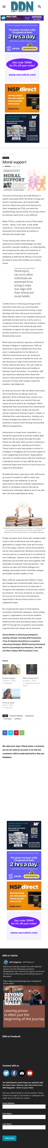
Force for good (8, 703)
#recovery (7, 976)
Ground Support (8, 678)
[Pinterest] (16, 732)
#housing (21, 969)
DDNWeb (8, 166)
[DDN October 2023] (32, 669)
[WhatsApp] (21, 732)
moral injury (8, 719)
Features (12, 154)
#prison (38, 966)
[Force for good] (11, 694)
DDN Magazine (15, 962)
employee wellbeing (16, 716)
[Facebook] (4, 732)
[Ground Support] (11, 669)
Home (4, 154)
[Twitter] (10, 732)
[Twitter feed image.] (24, 1006)
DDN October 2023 (30, 678)
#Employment (9, 971)
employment (29, 716)
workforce (17, 719)
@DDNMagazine (28, 962)
